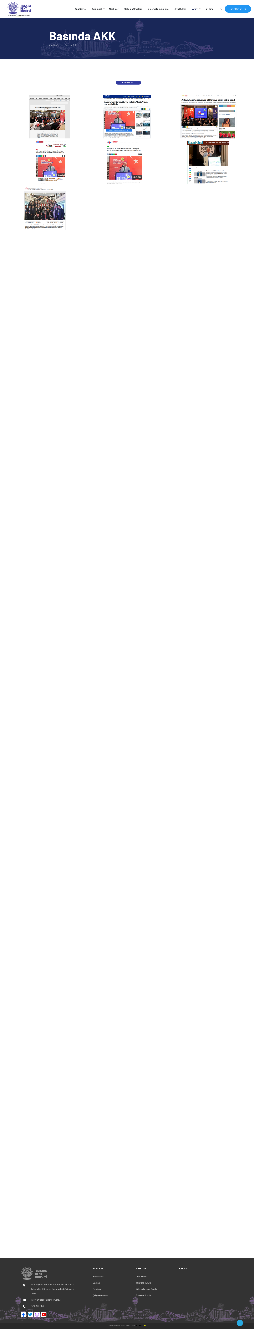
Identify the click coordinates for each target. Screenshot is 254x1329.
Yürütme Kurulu (143, 1282)
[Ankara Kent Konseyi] (17, 9)
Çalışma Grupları (100, 1295)
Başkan (96, 1282)
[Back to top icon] (240, 1323)
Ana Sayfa (54, 45)
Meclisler (97, 1289)
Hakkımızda (98, 1276)
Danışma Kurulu (143, 1295)
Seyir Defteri (236, 8)
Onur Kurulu (141, 1276)
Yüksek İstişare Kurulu (146, 1289)
